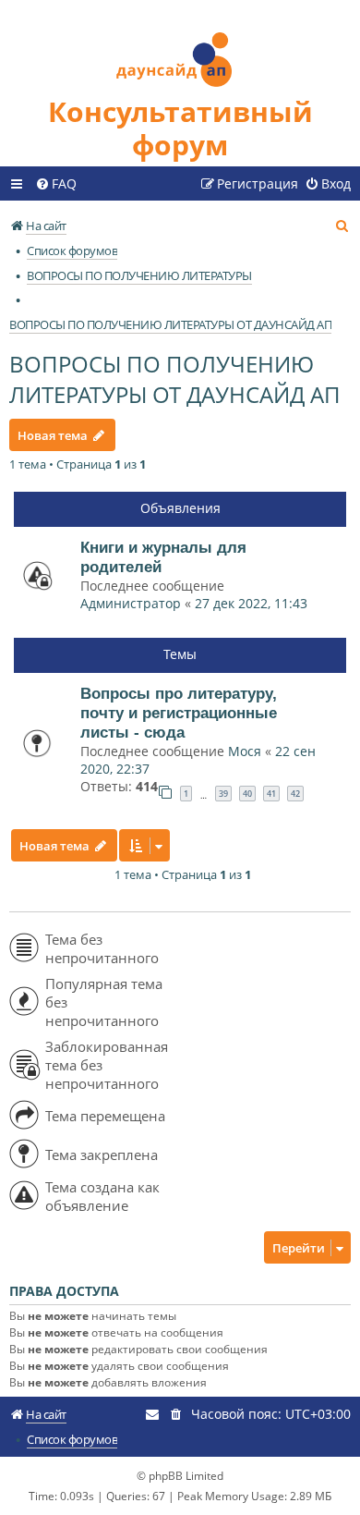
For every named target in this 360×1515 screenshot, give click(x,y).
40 (247, 794)
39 (223, 794)
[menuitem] (56, 184)
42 (295, 794)
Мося (244, 751)
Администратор (130, 603)
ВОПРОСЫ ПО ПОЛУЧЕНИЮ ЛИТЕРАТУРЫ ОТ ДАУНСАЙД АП (175, 378)
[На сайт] (180, 48)
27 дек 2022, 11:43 (251, 603)
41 (271, 794)
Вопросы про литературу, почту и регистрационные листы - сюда (178, 712)
